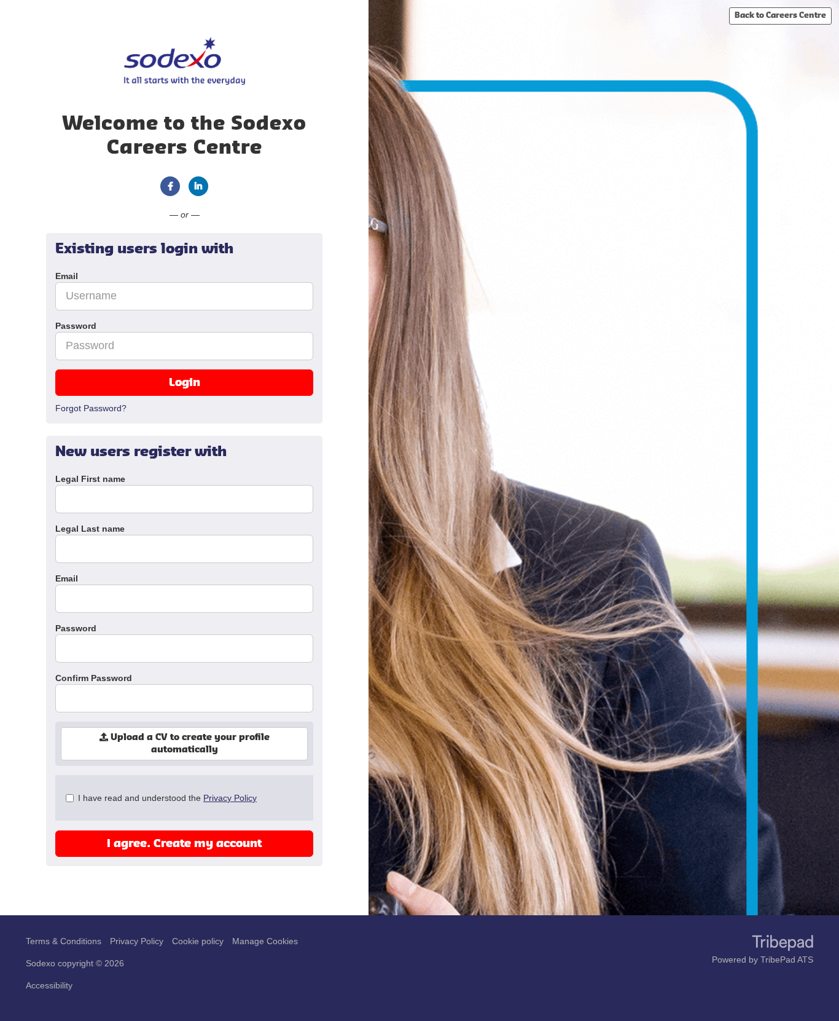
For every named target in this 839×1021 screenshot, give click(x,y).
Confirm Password (93, 678)
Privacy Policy (230, 798)
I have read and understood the (167, 798)
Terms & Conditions (63, 941)
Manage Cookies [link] (265, 941)
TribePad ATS (786, 959)
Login (184, 382)
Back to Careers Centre (780, 15)
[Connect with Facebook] (170, 186)
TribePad (782, 944)
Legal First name (90, 479)
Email (66, 578)
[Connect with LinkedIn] (198, 186)
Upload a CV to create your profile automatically (189, 743)
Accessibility (49, 985)
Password (75, 628)
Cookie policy (198, 941)
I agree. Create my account (184, 843)
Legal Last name (90, 529)
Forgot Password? (91, 408)
